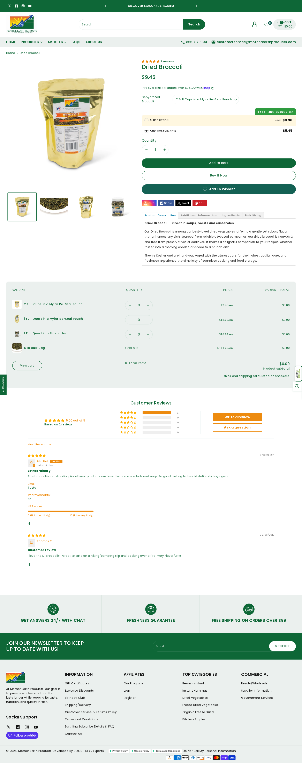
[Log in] (254, 24)
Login (127, 691)
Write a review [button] (237, 417)
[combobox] (142, 24)
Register (130, 698)
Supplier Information (256, 691)
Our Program (133, 683)
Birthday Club (75, 698)
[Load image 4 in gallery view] (118, 206)
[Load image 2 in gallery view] (54, 206)
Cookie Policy (141, 750)
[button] (298, 374)
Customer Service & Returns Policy (91, 712)
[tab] (160, 215)
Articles (55, 42)
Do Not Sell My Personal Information (209, 751)
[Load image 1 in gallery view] (22, 206)
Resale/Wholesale (254, 683)
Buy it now (219, 175)
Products (30, 42)
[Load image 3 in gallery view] (86, 206)
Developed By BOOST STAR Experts (78, 751)
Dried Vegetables (195, 698)
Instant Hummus (194, 691)
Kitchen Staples (194, 719)
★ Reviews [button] (3, 384)
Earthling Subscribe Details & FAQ (89, 726)
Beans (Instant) (194, 683)
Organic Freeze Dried (198, 712)
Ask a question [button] (237, 427)
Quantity (149, 140)
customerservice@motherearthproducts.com (256, 42)
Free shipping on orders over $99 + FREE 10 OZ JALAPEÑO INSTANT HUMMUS (151, 5)
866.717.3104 (196, 42)
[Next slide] (196, 5)
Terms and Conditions (81, 719)
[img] (37, 456)
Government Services (257, 698)
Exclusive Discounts (79, 691)
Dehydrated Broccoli (151, 99)
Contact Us (73, 734)
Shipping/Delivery (78, 705)
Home (10, 53)
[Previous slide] (105, 5)
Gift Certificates (77, 683)
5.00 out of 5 (75, 420)
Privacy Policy (120, 750)
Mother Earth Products (35, 751)
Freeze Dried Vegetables (200, 705)
